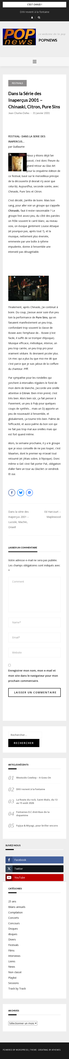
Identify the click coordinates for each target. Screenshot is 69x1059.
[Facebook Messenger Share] (29, 492)
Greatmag (43, 1050)
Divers (12, 939)
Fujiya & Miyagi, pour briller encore (37, 825)
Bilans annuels (16, 907)
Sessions (13, 983)
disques (12, 934)
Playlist (12, 977)
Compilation (15, 912)
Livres (11, 961)
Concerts (13, 917)
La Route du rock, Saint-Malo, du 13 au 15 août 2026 (36, 801)
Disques (13, 928)
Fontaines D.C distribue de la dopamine (32, 813)
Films (11, 950)
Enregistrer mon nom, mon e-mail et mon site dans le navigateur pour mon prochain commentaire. (33, 676)
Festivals (17, 83)
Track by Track (17, 988)
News (11, 966)
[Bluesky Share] (20, 492)
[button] (32, 17)
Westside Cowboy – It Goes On (33, 777)
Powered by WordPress (15, 1050)
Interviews (14, 956)
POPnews (48, 40)
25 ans (12, 901)
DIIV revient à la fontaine (34, 12)
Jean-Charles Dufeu (18, 113)
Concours (14, 923)
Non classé (15, 972)
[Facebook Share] (11, 492)
